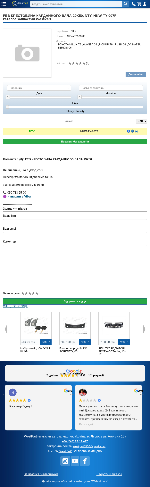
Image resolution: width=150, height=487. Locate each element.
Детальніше (136, 74)
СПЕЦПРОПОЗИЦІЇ (15, 306)
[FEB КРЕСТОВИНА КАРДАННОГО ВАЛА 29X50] (27, 53)
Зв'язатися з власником (41, 474)
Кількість (111, 93)
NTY (32, 131)
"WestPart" (65, 451)
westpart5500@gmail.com (89, 446)
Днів (39, 93)
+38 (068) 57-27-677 (75, 441)
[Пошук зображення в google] (132, 131)
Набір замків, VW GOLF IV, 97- (35, 350)
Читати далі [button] (86, 424)
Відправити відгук (75, 301)
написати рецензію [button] (71, 373)
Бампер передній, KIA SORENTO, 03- (73, 350)
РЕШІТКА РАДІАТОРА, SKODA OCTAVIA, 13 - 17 (112, 351)
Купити (45, 341)
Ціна (75, 103)
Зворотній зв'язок (109, 474)
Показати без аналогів (75, 141)
